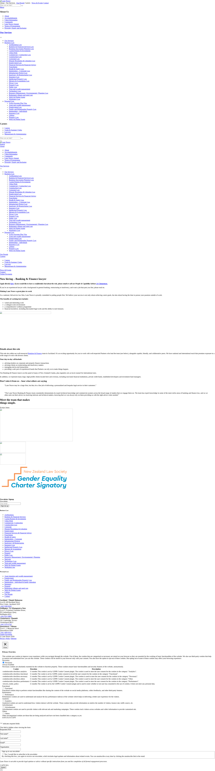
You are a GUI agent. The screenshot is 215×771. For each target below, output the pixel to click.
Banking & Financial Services (15, 517)
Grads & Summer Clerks (13, 130)
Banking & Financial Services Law (21, 47)
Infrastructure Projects (12, 541)
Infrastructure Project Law (18, 73)
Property (7, 553)
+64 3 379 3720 (6, 624)
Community (8, 22)
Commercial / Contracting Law (20, 55)
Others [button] (4, 711)
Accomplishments (10, 18)
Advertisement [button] (7, 705)
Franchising (13, 67)
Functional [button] (6, 686)
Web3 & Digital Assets (17, 97)
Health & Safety (10, 537)
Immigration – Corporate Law (19, 71)
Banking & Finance (35, 353)
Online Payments (6, 274)
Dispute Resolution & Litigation (15, 529)
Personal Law (9, 101)
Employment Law (15, 63)
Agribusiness (9, 515)
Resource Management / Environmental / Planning (22, 557)
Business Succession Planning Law (21, 49)
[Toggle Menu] (1, 37)
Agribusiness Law (15, 45)
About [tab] (2, 3)
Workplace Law (14, 99)
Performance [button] (6, 692)
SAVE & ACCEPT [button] (9, 718)
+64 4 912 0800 (6, 616)
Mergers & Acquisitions (12, 549)
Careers (7, 128)
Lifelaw (11, 115)
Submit (3, 767)
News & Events (37, 3)
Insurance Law (14, 77)
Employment (9, 531)
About (6, 16)
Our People (20, 3)
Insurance (7, 584)
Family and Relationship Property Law (22, 109)
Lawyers (7, 132)
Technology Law (15, 91)
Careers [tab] (28, 3)
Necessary (8, 663)
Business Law (9, 43)
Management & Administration (15, 134)
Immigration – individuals (18, 111)
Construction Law (15, 57)
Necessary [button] (6, 660)
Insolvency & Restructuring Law (20, 75)
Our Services (6, 32)
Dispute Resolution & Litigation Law (22, 61)
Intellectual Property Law (18, 79)
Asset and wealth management (19, 105)
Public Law (13, 87)
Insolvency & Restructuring (14, 543)
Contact (46, 3)
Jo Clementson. (102, 284)
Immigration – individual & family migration (20, 582)
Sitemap (13, 638)
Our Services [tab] (11, 3)
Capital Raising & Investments (19, 51)
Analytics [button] (5, 699)
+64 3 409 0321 (6, 632)
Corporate (8, 527)
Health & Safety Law (16, 69)
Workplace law (9, 567)
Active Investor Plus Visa (18, 103)
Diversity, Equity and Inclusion (15, 28)
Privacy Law (13, 83)
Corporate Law (14, 59)
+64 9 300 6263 (6, 606)
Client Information (10, 20)
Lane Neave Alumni (11, 24)
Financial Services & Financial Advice (22, 65)
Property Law (14, 85)
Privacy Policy (5, 638)
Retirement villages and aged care (21, 95)
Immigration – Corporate (13, 539)
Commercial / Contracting (13, 523)
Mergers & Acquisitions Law (19, 81)
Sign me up (4, 506)
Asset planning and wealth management (18, 576)
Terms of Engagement (12, 26)
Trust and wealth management (19, 89)
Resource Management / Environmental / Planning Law (28, 93)
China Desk (13, 53)
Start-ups (7, 559)
